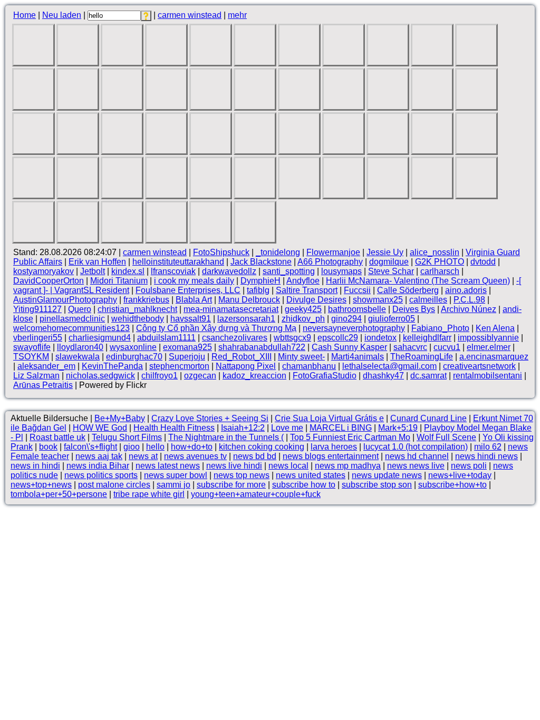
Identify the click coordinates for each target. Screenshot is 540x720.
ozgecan (200, 375)
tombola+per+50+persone (59, 494)
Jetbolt (92, 271)
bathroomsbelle (357, 309)
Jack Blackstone (261, 261)
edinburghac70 (134, 356)
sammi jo (173, 484)
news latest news (168, 465)
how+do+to (192, 446)
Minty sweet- (301, 356)
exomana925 (187, 347)
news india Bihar (97, 465)
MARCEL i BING (341, 427)
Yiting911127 (37, 309)
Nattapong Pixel (246, 366)
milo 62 (488, 446)
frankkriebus (146, 299)
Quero (79, 309)
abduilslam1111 (166, 337)
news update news (387, 475)
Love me (287, 427)
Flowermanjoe (333, 252)
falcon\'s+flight (90, 446)
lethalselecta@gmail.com (389, 366)
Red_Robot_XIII (241, 356)
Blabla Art (194, 299)
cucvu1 (446, 347)
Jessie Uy (385, 252)
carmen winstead (189, 15)
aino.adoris (466, 290)
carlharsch (439, 271)
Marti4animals (357, 356)
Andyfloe (303, 280)
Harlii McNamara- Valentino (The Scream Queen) (418, 280)
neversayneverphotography (354, 328)
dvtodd (483, 261)
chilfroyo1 (159, 375)
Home (24, 15)
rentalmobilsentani (487, 375)
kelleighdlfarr (427, 337)
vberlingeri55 (37, 337)
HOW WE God (100, 427)
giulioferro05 (391, 318)
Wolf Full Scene (446, 437)
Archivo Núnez (468, 309)
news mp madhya (348, 465)
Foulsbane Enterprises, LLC (188, 290)
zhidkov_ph (303, 318)
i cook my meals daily (194, 280)
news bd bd (254, 456)
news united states (310, 475)
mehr (237, 15)
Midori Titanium (119, 280)
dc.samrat (428, 375)
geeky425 (303, 309)
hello (155, 446)
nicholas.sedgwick (100, 375)
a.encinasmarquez (493, 356)
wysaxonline (133, 347)
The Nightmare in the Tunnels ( (226, 437)
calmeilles (428, 299)
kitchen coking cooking (261, 446)
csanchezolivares (234, 337)
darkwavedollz (229, 271)
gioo (131, 446)
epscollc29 (337, 337)
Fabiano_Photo (440, 328)
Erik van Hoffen (97, 261)
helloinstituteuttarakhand (178, 261)
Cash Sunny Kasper (349, 347)
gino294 (346, 318)
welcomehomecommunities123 (71, 328)
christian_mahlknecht (137, 309)
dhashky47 (383, 375)
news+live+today (459, 475)
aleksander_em (46, 366)
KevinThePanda (112, 366)
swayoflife (32, 347)
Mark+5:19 (398, 427)
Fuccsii (357, 290)
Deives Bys (413, 309)
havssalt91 (190, 318)
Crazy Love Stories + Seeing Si (209, 418)
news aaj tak (98, 456)
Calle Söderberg (408, 290)
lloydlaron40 (80, 347)
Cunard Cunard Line (428, 418)
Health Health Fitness (174, 427)
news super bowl (175, 475)
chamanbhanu (309, 366)
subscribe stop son (377, 484)
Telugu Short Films (127, 437)
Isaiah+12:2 (243, 427)
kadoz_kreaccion (254, 375)
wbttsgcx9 (292, 337)
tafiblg (258, 290)
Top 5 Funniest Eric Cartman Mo (350, 437)
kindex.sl (127, 271)
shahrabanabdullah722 (261, 347)
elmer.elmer (488, 347)
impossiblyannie (488, 337)
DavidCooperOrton (48, 280)
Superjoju (187, 356)
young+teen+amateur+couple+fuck (256, 494)
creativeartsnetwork (479, 366)
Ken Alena (495, 328)
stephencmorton (179, 366)
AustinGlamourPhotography (65, 299)
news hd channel (417, 456)
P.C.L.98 (469, 299)
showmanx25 (378, 299)
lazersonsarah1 (246, 318)
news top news (241, 475)
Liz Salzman (36, 375)
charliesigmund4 (100, 337)
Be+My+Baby (119, 418)
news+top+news (41, 484)
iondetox (380, 337)
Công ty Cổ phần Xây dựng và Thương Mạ (216, 328)
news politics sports (101, 475)
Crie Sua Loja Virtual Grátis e (329, 418)
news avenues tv (195, 456)
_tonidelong (278, 252)
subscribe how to (303, 484)
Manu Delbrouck (249, 299)
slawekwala (77, 356)
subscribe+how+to (452, 484)
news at (143, 456)
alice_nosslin (434, 252)
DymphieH (260, 280)
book (48, 446)
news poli (469, 465)
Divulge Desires (316, 299)
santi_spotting (289, 271)
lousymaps (341, 271)
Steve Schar (391, 271)
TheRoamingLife (421, 356)
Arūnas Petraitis (43, 385)
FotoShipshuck (221, 252)
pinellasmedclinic (72, 318)
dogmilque (389, 261)
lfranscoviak (173, 271)
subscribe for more (231, 484)
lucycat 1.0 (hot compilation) (415, 446)
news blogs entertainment (331, 456)
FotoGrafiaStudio (324, 375)
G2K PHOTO (439, 261)
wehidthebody (137, 318)
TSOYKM (31, 356)
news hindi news (486, 456)
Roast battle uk (57, 437)
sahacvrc (410, 347)
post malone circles (114, 484)
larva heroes (334, 446)
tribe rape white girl (149, 494)
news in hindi (35, 465)
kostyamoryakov (43, 271)
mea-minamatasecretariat (231, 309)
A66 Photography (330, 261)
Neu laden (61, 15)
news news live (416, 465)
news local (288, 465)
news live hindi (234, 465)
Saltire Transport (307, 290)
